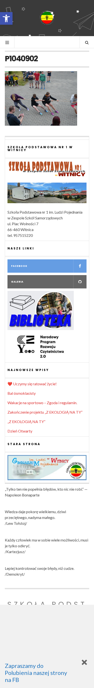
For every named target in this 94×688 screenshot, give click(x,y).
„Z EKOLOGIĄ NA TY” (26, 421)
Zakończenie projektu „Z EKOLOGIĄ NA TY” (44, 412)
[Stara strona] (47, 467)
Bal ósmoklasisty (21, 393)
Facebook (19, 266)
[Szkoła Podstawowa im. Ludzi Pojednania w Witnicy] (47, 17)
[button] (6, 18)
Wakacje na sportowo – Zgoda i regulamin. (42, 402)
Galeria (17, 282)
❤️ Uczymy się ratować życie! (32, 383)
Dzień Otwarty (19, 431)
